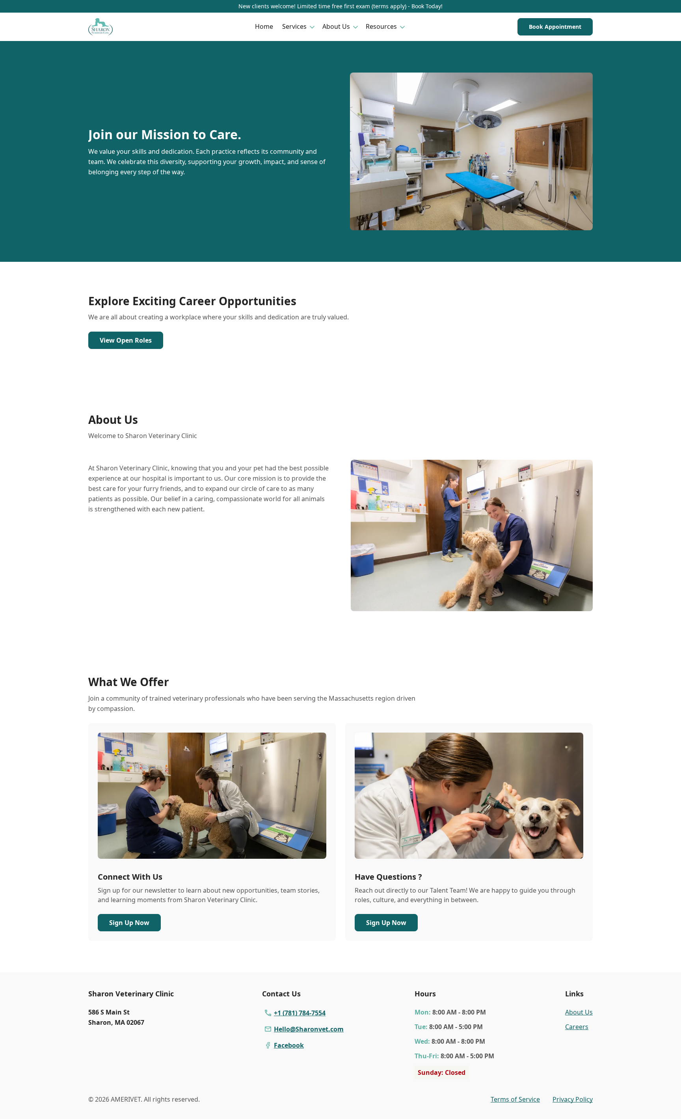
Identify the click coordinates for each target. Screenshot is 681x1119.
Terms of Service (515, 1099)
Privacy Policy (573, 1099)
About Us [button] (336, 26)
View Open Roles (126, 340)
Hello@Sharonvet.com (309, 1029)
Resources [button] (381, 26)
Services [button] (294, 26)
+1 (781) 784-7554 (300, 1013)
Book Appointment (555, 26)
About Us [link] (579, 1012)
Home (264, 26)
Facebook (289, 1045)
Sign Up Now (129, 922)
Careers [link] (576, 1026)
